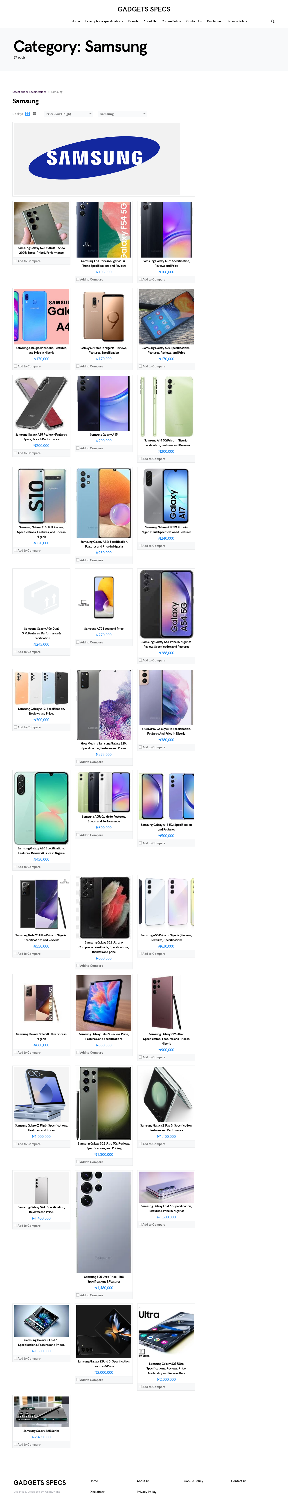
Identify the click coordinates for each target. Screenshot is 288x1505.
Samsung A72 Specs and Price (104, 629)
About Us (143, 1481)
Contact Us (238, 1481)
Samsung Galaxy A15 (104, 435)
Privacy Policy (146, 1492)
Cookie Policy (193, 1481)
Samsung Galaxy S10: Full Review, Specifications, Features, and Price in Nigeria (41, 532)
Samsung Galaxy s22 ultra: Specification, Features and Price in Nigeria (166, 1039)
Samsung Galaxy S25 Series (41, 1431)
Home (94, 1481)
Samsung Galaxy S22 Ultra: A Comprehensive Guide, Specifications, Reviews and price (104, 947)
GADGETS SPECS (144, 9)
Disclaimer (97, 1492)
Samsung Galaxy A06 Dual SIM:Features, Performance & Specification (41, 633)
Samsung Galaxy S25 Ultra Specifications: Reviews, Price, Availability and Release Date (166, 1368)
